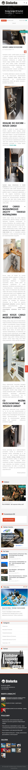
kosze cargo (13, 145)
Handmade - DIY (19, 13)
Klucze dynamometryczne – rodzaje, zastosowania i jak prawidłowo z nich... (18, 577)
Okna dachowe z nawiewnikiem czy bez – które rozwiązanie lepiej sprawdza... (17, 563)
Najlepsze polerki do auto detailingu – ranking (16, 708)
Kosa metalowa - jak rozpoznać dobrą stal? (13, 504)
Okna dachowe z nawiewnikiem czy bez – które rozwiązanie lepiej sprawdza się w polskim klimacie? (14, 726)
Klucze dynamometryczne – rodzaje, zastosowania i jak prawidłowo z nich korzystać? (14, 733)
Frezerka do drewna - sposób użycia (13, 703)
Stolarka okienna (7, 608)
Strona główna (8, 13)
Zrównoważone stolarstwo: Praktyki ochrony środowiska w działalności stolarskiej (15, 698)
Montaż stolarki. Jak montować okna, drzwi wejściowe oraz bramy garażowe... (18, 555)
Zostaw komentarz (9, 519)
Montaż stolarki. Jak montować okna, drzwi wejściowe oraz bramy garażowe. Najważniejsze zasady (13, 721)
